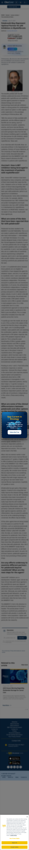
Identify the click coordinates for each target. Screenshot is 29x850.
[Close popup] (25, 414)
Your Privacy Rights (14, 838)
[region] (14, 832)
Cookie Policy (13, 835)
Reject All (14, 842)
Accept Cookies (14, 847)
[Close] (27, 816)
